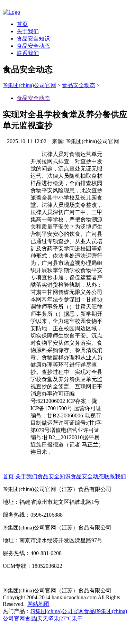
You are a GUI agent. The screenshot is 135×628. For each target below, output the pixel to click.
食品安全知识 (33, 38)
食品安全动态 (33, 46)
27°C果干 (71, 618)
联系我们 (28, 53)
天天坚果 (48, 618)
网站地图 (38, 604)
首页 (22, 24)
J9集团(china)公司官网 (29, 85)
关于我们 (28, 31)
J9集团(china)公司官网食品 (62, 611)
